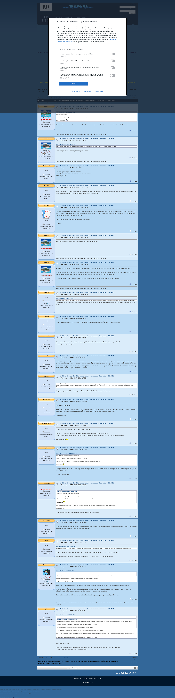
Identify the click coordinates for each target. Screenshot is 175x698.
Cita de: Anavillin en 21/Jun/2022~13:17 (65, 298)
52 (54, 657)
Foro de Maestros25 (44, 661)
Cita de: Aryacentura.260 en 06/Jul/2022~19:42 (66, 453)
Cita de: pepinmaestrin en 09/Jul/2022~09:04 (66, 546)
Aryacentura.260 (46, 423)
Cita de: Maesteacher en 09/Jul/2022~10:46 (65, 614)
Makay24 (46, 336)
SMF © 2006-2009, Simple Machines (93, 678)
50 (49, 657)
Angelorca (46, 376)
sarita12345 (46, 316)
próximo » (134, 662)
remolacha (46, 292)
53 (56, 657)
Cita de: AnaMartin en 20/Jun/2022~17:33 (65, 144)
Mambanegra (46, 483)
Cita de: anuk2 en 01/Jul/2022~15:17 (64, 382)
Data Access (87, 91)
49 (47, 657)
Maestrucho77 (46, 166)
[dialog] (87, 56)
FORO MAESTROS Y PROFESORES (62, 661)
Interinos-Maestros (80, 661)
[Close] (122, 22)
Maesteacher (46, 565)
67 (60, 657)
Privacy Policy (99, 91)
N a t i (91, 682)
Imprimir (134, 657)
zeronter (46, 138)
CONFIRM (73, 83)
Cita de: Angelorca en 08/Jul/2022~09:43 (65, 489)
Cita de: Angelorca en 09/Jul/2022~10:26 (65, 570)
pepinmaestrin (46, 399)
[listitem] (87, 49)
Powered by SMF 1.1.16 (79, 678)
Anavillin (46, 185)
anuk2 (46, 356)
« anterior (134, 660)
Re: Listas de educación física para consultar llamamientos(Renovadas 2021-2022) (87, 138)
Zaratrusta (46, 205)
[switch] (112, 54)
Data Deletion (76, 91)
